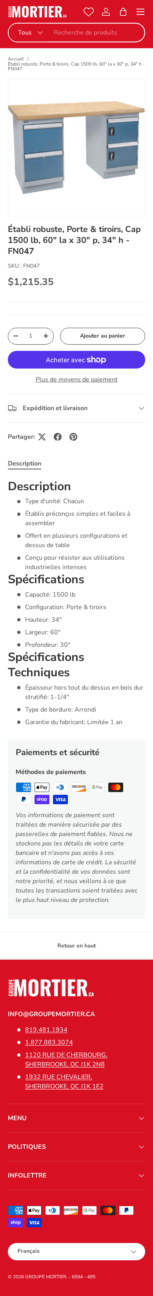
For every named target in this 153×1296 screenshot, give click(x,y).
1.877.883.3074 (49, 1042)
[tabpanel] (76, 603)
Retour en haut (76, 945)
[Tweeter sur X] (42, 437)
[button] (123, 11)
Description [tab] (24, 463)
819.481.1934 (46, 1030)
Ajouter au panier (102, 336)
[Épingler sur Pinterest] (73, 437)
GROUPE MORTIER (45, 1277)
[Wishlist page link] (89, 12)
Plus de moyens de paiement (77, 379)
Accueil (16, 59)
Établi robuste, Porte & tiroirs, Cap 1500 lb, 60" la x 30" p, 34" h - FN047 (76, 66)
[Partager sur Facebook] (58, 437)
